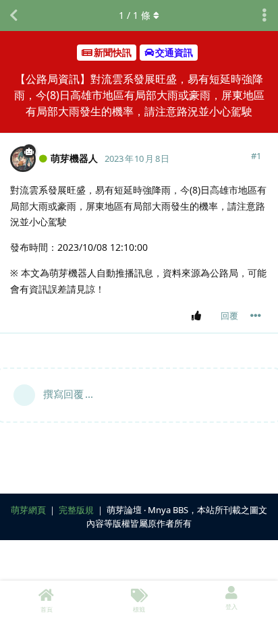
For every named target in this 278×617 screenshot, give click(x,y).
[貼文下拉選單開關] (256, 315)
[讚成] (198, 316)
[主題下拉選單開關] (264, 15)
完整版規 (76, 510)
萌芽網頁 (28, 510)
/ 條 (134, 15)
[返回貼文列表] (13, 15)
